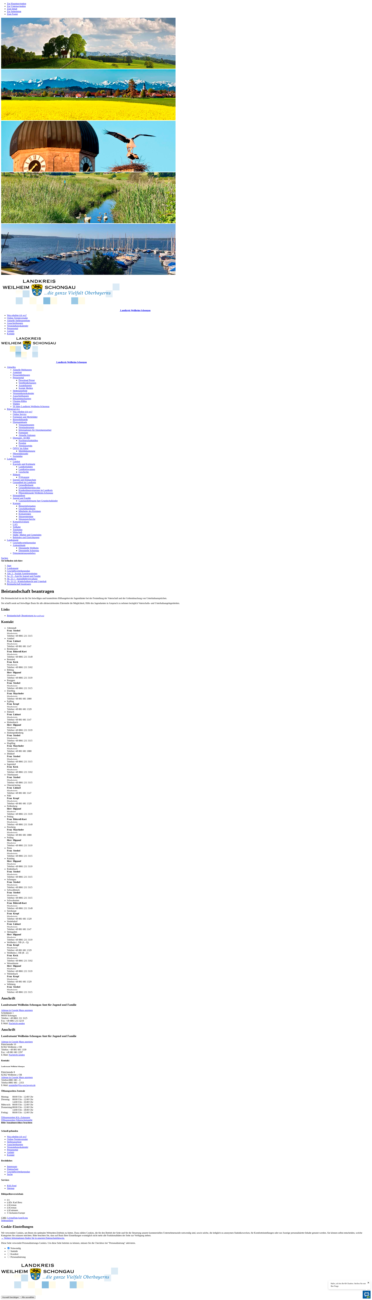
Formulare (23, 432)
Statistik (14, 1251)
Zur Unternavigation (16, 6)
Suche (10, 1174)
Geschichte (24, 472)
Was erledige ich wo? (17, 315)
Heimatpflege (19, 495)
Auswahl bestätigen (10, 1297)
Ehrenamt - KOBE (21, 438)
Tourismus (17, 529)
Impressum (12, 1166)
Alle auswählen (28, 1297)
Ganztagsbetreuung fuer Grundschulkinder (38, 501)
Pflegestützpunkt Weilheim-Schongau (36, 493)
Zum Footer (12, 14)
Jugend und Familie (22, 498)
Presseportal (12, 328)
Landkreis (11, 459)
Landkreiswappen (27, 469)
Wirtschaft (17, 532)
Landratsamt (12, 540)
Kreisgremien (25, 514)
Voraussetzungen (26, 425)
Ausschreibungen (15, 323)
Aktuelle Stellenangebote (18, 320)
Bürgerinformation (27, 506)
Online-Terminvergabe (17, 318)
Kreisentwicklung (21, 521)
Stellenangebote (20, 390)
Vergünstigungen (26, 427)
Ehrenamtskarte (20, 422)
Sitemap (10, 1188)
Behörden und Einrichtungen (26, 537)
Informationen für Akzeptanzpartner (35, 430)
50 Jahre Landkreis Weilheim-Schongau (31, 406)
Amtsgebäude (19, 545)
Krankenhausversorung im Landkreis (36, 490)
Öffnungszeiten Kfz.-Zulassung (15, 1117)
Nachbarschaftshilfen (28, 440)
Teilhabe (17, 527)
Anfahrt (10, 331)
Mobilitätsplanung (27, 451)
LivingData (12, 1218)
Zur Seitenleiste (14, 11)
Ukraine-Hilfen (20, 401)
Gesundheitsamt (26, 485)
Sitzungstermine (26, 516)
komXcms (23, 1218)
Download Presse (27, 380)
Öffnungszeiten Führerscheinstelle (16, 1120)
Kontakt (10, 333)
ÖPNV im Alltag (20, 448)
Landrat (16, 461)
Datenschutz (12, 1169)
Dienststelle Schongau (29, 550)
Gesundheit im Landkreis (24, 482)
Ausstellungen (25, 385)
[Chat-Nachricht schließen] (368, 1282)
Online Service (19, 414)
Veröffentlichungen (27, 383)
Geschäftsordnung (27, 508)
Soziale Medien (26, 388)
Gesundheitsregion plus (29, 487)
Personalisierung (18, 1257)
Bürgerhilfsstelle (20, 419)
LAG (15, 524)
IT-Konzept (24, 477)
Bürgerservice (13, 409)
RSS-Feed (11, 1185)
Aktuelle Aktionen (27, 435)
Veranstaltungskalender (17, 326)
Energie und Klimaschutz (24, 480)
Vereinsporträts (25, 445)
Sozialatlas (18, 456)
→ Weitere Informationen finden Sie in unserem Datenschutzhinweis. (33, 1238)
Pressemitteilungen (21, 375)
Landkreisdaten (26, 466)
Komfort (14, 1254)
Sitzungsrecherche (27, 519)
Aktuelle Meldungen (22, 370)
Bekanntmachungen (22, 398)
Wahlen (16, 404)
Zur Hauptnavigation (16, 3)
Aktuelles (11, 367)
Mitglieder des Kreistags (30, 511)
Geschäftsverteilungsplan (24, 542)
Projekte (22, 443)
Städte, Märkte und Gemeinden (27, 535)
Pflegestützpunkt (20, 453)
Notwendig (15, 1248)
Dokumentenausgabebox (24, 553)
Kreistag (16, 503)
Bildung (16, 474)
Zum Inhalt (12, 9)
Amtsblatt (17, 372)
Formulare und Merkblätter (25, 417)
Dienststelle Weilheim (29, 548)
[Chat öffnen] (367, 1295)
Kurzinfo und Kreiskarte (24, 464)
